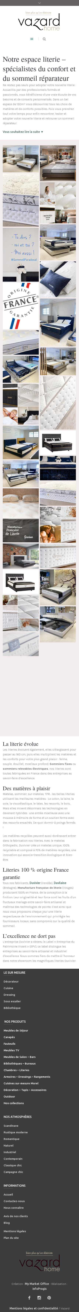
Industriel (10, 1152)
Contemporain (13, 1158)
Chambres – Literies (16, 1070)
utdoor (10, 1096)
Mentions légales (15, 1231)
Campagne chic (13, 1171)
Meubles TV (11, 1050)
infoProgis (40, 1288)
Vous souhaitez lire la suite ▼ (23, 131)
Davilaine (60, 883)
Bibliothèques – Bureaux (20, 1063)
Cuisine (8, 988)
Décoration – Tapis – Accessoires (25, 1089)
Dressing (9, 994)
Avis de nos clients (16, 1216)
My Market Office (37, 1283)
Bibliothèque (12, 1007)
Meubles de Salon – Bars (19, 1056)
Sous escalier (12, 1001)
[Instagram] (39, 1297)
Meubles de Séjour (16, 1030)
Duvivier (35, 883)
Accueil (8, 1194)
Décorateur (11, 981)
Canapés (9, 1037)
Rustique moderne (16, 1132)
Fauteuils (9, 1043)
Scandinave (11, 1125)
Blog (7, 1222)
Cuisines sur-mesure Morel (21, 1083)
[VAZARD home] (39, 21)
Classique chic (13, 1165)
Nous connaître (14, 1207)
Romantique (11, 1138)
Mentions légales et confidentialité (34, 1308)
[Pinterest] (49, 1297)
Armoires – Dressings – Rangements (27, 1076)
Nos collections (14, 1103)
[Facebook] (29, 1297)
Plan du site (11, 1237)
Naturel (8, 1145)
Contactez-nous (14, 1201)
